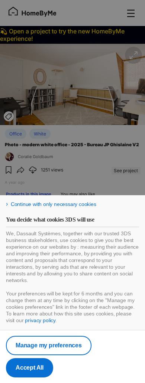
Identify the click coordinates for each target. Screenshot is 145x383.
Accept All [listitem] (30, 367)
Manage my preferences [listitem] (49, 345)
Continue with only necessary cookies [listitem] (53, 204)
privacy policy (40, 320)
